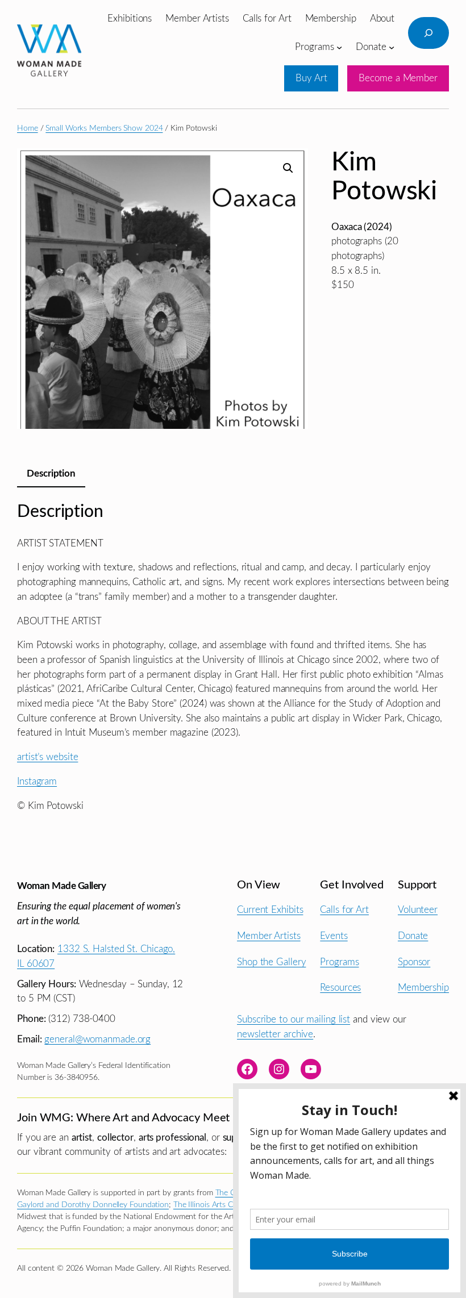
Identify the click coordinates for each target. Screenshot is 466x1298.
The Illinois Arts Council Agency (227, 1205)
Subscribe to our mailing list (293, 1019)
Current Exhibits (270, 910)
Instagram (37, 781)
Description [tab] (51, 473)
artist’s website (47, 757)
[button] (288, 168)
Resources (340, 987)
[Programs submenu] (339, 46)
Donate (413, 936)
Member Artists (269, 936)
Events (333, 936)
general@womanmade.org (97, 1039)
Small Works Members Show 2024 (104, 128)
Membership (423, 987)
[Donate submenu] (391, 46)
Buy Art (311, 78)
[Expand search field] (428, 33)
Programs (339, 962)
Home (27, 128)
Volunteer (418, 910)
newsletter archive (275, 1034)
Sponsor (414, 962)
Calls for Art (344, 910)
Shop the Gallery (271, 962)
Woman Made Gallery (61, 886)
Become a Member (398, 78)
